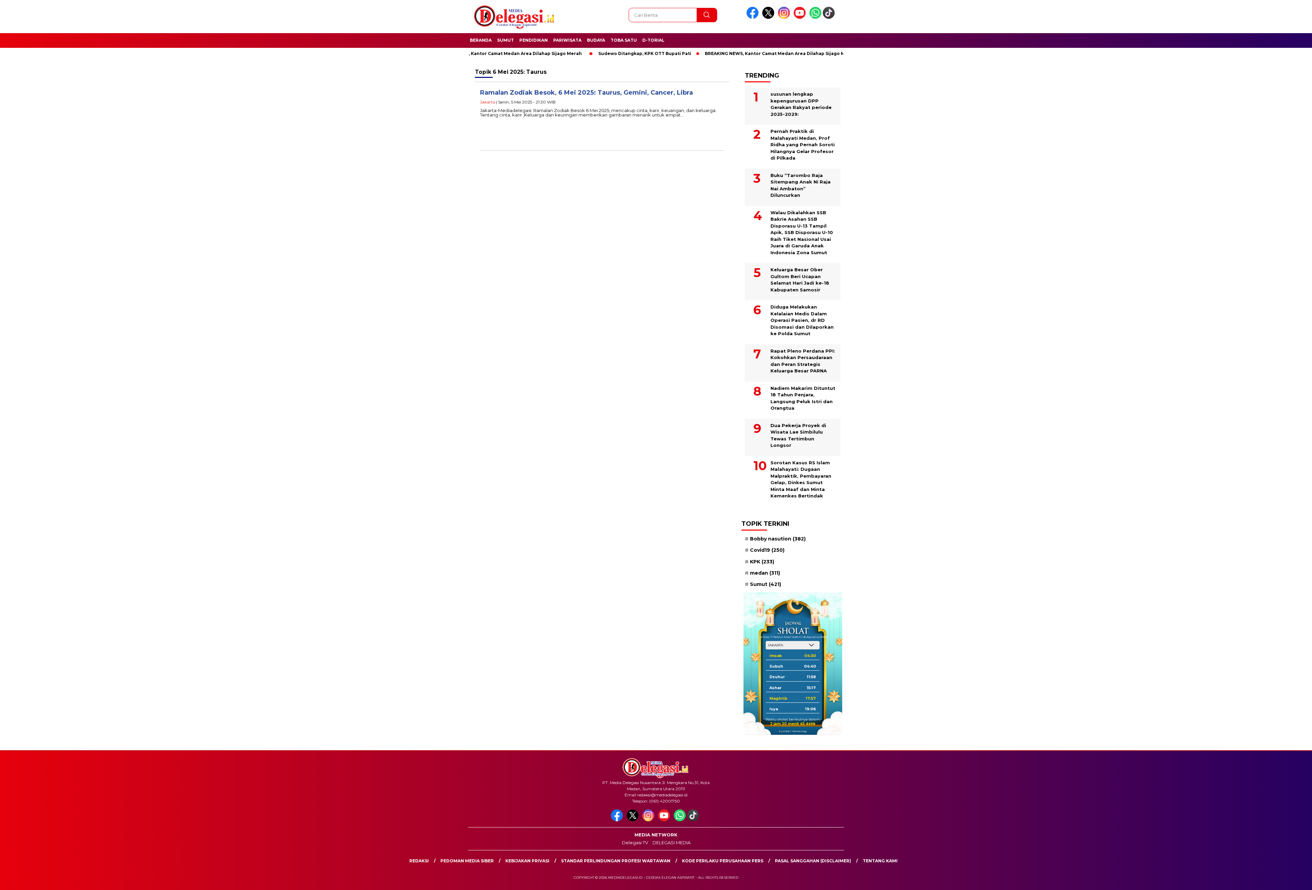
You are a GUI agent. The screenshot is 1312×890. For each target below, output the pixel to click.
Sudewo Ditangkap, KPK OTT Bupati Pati (609, 53)
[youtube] (801, 17)
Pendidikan (533, 40)
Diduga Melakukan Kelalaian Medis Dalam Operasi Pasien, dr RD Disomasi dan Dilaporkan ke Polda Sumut (802, 320)
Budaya (596, 40)
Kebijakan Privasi (527, 860)
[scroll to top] (1267, 879)
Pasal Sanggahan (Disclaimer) (813, 860)
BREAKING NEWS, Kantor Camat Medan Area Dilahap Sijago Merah (470, 53)
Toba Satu (624, 40)
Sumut (505, 40)
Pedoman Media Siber (467, 860)
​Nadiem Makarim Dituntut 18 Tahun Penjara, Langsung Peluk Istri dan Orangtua (802, 398)
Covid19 (767, 550)
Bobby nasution (778, 539)
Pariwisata (567, 40)
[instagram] (785, 17)
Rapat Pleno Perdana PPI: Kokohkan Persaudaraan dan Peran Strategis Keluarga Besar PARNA (802, 361)
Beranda (481, 40)
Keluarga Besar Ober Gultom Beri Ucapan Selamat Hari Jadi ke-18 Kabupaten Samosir (799, 279)
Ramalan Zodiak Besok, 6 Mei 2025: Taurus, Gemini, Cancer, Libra (586, 92)
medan (765, 573)
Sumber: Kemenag (793, 731)
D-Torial (653, 40)
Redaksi (419, 860)
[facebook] (754, 17)
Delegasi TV (635, 842)
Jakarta (487, 102)
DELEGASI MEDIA (672, 842)
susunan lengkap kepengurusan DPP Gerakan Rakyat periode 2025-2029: (801, 104)
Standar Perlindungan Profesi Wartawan (615, 860)
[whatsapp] (815, 17)
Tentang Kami (880, 860)
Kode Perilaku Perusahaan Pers (722, 860)
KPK (762, 562)
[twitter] (769, 17)
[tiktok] (830, 17)
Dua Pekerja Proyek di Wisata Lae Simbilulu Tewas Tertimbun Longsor (798, 435)
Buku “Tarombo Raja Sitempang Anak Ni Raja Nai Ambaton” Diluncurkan (800, 185)
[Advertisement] (899, 168)
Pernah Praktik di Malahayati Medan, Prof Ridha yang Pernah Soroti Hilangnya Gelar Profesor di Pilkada (802, 144)
